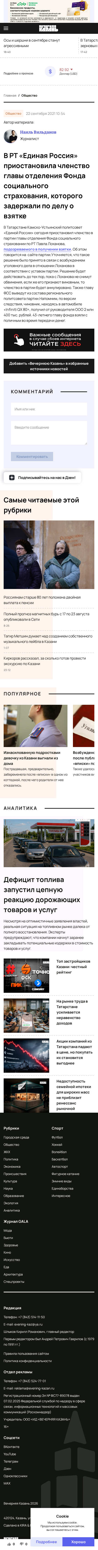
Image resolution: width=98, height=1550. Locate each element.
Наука (8, 1188)
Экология (11, 1203)
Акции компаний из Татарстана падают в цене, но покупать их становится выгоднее (75, 1052)
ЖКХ (7, 1152)
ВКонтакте (11, 1446)
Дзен (7, 1468)
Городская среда (16, 1137)
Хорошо (78, 1541)
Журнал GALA (16, 1221)
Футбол (57, 1137)
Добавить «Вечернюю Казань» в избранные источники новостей (49, 366)
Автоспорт (60, 1166)
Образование (14, 1196)
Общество (29, 95)
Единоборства (62, 1188)
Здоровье (11, 1245)
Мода (8, 1230)
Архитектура (13, 1274)
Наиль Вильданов (38, 132)
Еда (6, 1267)
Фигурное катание (65, 1174)
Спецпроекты (14, 1281)
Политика (11, 1159)
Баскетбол (60, 1159)
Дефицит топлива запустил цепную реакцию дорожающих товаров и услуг (42, 894)
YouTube (10, 1454)
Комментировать (32, 456)
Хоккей (57, 1144)
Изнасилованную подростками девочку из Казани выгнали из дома (32, 758)
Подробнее (46, 1541)
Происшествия (15, 1174)
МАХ (7, 1483)
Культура (10, 1181)
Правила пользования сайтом (26, 1353)
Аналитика (20, 808)
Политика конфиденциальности (28, 1361)
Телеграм (11, 1461)
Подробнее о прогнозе (18, 73)
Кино (7, 1252)
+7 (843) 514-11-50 (31, 1317)
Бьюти (8, 1238)
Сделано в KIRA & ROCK (21, 1525)
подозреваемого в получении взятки (37, 249)
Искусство (12, 1259)
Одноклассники (15, 1476)
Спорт (57, 1128)
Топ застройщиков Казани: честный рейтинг (73, 967)
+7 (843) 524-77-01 (32, 1381)
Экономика (12, 1166)
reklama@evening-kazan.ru (34, 1388)
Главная (10, 95)
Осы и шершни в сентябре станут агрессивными (32, 43)
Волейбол (59, 1152)
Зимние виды (61, 1181)
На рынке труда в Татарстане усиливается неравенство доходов (72, 1012)
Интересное (61, 1196)
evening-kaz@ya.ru (28, 1324)
